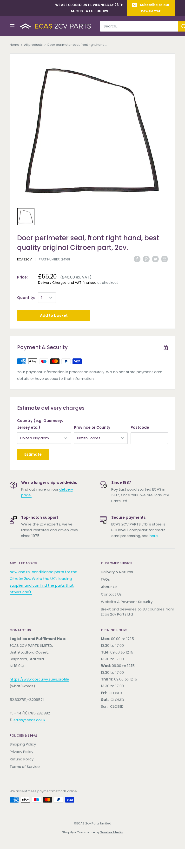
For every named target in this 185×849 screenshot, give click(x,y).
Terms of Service (25, 766)
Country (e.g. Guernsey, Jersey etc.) (40, 424)
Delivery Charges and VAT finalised (67, 282)
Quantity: (26, 297)
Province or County (92, 427)
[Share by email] (164, 258)
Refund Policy (21, 759)
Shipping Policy (23, 744)
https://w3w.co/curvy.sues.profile (39, 679)
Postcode (140, 427)
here (154, 535)
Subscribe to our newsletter (154, 7)
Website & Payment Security (126, 601)
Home (14, 44)
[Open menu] (12, 26)
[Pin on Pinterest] (146, 258)
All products (33, 44)
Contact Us (111, 594)
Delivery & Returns (117, 571)
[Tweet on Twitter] (155, 258)
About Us (109, 586)
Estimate (33, 454)
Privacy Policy (21, 751)
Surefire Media (111, 832)
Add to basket (54, 315)
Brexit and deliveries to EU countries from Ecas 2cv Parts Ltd (137, 612)
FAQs (105, 579)
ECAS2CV (24, 259)
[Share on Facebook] (137, 258)
